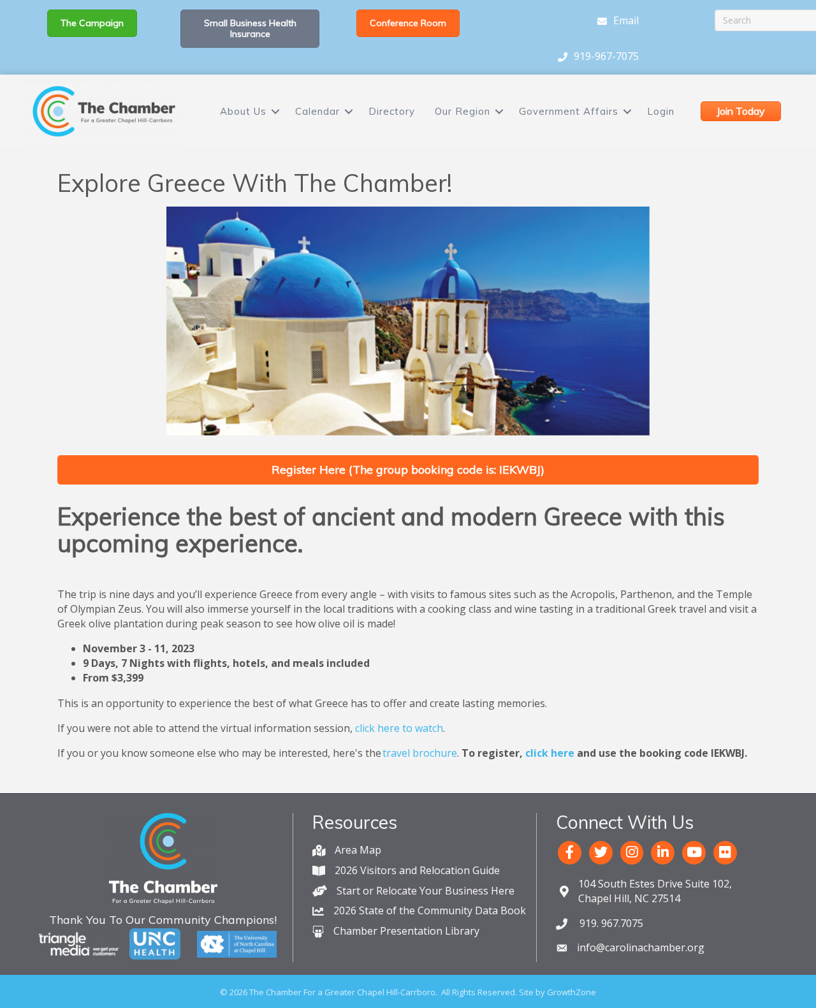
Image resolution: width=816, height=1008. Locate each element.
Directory (391, 111)
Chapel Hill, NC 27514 (655, 891)
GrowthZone (571, 992)
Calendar (317, 111)
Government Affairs (568, 111)
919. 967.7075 (610, 923)
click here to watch (399, 728)
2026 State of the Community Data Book (429, 910)
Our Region (462, 111)
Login (660, 111)
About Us (243, 111)
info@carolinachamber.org (640, 947)
